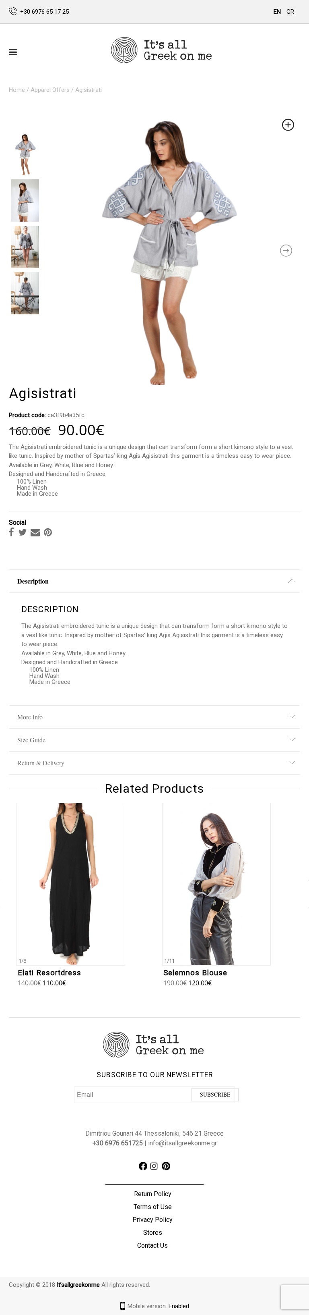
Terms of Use (153, 1207)
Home (17, 89)
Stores (152, 1232)
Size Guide (31, 739)
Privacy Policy (152, 1220)
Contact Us (152, 1245)
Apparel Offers (50, 89)
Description (33, 581)
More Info (30, 717)
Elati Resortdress (49, 972)
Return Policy (152, 1194)
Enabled (179, 1306)
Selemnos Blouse (195, 972)
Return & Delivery (40, 762)
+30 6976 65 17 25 (44, 11)
